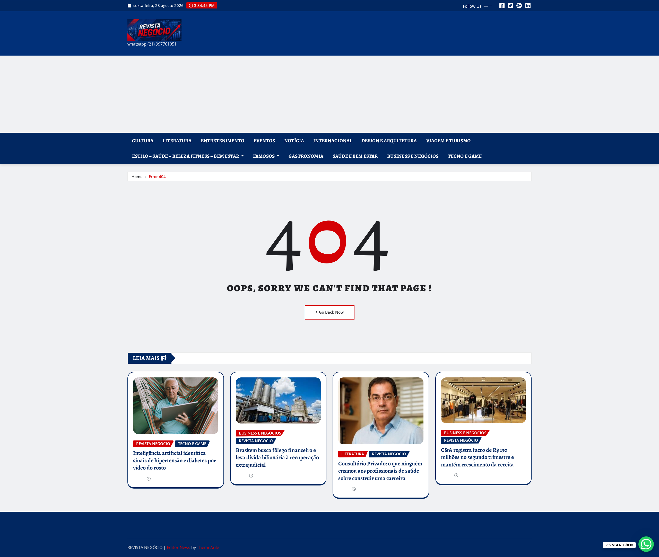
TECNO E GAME (465, 156)
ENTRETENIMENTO (222, 140)
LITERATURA (177, 140)
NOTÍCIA (294, 140)
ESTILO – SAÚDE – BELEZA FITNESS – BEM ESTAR (186, 156)
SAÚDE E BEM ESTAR (355, 156)
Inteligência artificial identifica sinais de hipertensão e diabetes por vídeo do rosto (174, 460)
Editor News (178, 547)
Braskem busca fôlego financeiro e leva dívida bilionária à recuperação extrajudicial (277, 457)
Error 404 (157, 176)
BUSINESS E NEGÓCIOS (413, 156)
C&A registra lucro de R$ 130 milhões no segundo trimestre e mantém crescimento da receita (477, 457)
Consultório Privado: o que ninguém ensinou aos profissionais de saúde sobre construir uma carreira (380, 471)
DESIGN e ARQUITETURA (389, 140)
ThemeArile (208, 547)
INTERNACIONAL (332, 140)
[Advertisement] (329, 94)
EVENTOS (264, 140)
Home (137, 176)
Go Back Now (331, 312)
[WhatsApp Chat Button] (646, 544)
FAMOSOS (264, 156)
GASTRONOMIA (306, 156)
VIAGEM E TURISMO (448, 140)
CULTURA (142, 140)
